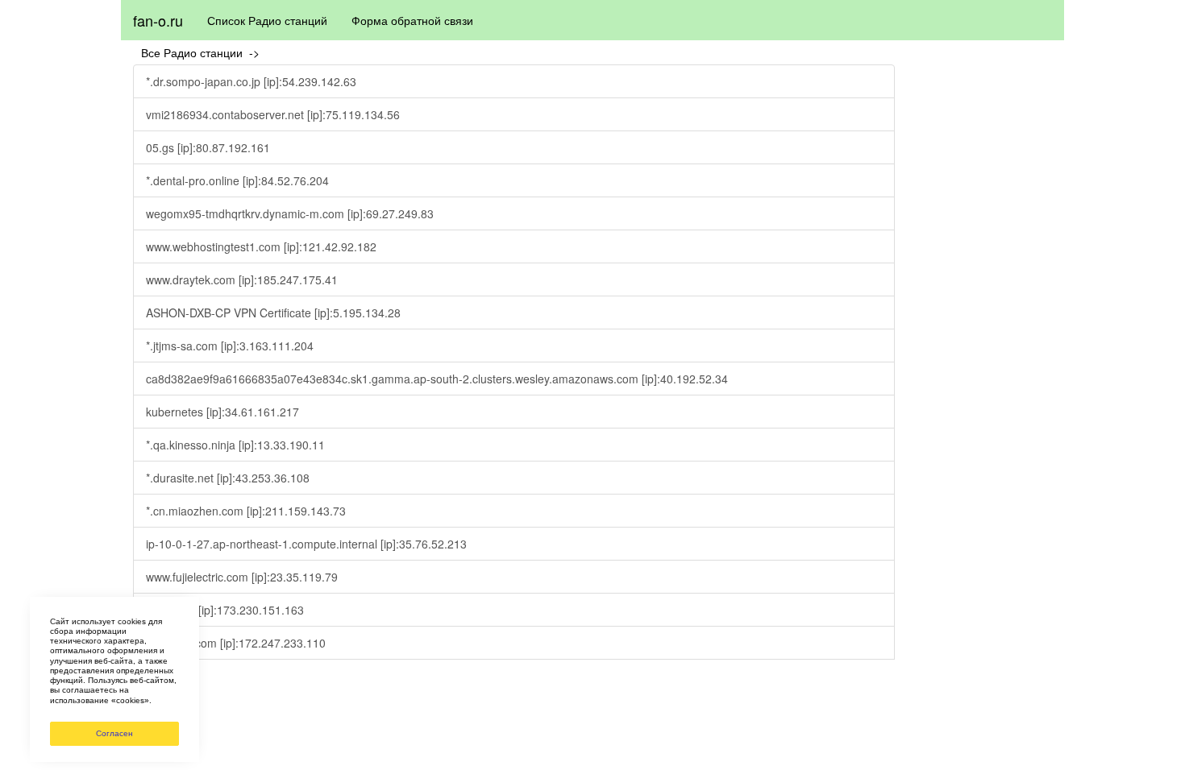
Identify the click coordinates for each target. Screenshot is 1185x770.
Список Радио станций (267, 20)
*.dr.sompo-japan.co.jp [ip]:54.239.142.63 (251, 81)
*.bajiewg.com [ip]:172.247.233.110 (236, 643)
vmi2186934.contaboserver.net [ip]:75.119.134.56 (273, 114)
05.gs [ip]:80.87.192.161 (208, 147)
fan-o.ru (158, 20)
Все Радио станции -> (203, 52)
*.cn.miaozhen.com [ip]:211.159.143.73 (246, 511)
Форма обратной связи (412, 20)
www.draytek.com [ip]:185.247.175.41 (242, 279)
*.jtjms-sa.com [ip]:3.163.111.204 (230, 345)
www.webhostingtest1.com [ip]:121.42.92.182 (261, 246)
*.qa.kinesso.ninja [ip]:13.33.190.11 (235, 445)
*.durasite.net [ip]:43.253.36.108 (228, 478)
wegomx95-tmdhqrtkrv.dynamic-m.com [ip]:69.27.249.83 (290, 213)
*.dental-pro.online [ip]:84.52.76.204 (237, 180)
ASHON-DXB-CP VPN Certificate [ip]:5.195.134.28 (273, 312)
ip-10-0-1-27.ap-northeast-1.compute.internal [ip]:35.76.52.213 (306, 544)
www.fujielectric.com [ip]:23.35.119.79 (242, 577)
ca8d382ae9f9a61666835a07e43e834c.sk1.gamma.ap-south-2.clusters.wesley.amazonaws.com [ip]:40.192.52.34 (437, 379)
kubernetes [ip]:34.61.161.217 (222, 412)
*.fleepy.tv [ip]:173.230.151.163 (225, 610)
